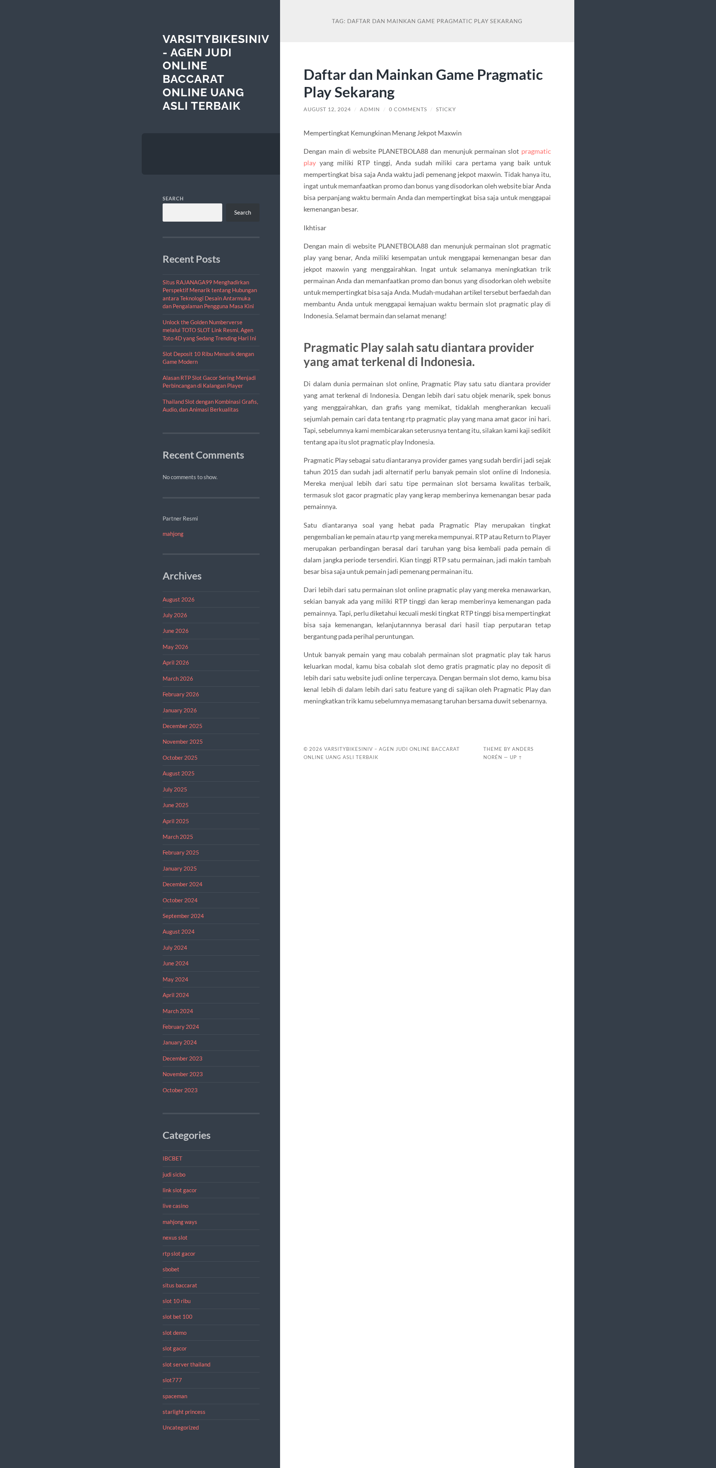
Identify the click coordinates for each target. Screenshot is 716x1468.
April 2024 (176, 994)
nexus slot (175, 1237)
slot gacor (175, 1348)
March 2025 (178, 836)
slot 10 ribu (177, 1300)
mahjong (173, 533)
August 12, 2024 (327, 109)
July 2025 (175, 789)
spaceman (175, 1396)
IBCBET (172, 1158)
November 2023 (183, 1074)
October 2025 (180, 757)
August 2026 (179, 599)
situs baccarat (180, 1285)
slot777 (172, 1380)
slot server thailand (186, 1364)
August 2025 (179, 773)
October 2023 (180, 1090)
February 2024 (181, 1026)
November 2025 (183, 741)
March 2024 (178, 1011)
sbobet (171, 1269)
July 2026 (175, 615)
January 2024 (180, 1042)
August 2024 (179, 931)
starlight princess (184, 1411)
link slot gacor (180, 1190)
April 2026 (176, 662)
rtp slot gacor (179, 1253)
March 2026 (178, 678)
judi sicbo (174, 1174)
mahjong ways (180, 1221)
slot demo (174, 1332)
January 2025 (180, 868)
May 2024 (175, 979)
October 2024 (180, 900)
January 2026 (180, 710)
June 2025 (176, 805)
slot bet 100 (177, 1316)
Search (173, 199)
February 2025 (181, 852)
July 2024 (175, 947)
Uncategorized (181, 1427)
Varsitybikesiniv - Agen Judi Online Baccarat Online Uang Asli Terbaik (216, 72)
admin (370, 109)
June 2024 (176, 963)
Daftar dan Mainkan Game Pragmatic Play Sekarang (423, 82)
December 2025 (182, 725)
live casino (175, 1205)
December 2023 (182, 1058)
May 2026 (175, 646)
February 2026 (181, 694)
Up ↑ (516, 757)
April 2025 (176, 821)
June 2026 (176, 630)
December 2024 (182, 884)
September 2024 (183, 915)
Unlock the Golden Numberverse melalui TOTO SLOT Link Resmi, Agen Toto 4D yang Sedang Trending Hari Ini (209, 330)
